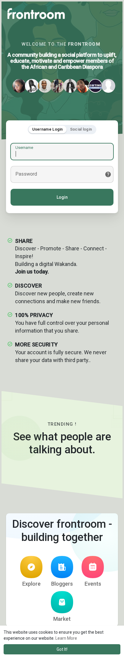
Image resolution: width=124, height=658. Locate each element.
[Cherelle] (19, 86)
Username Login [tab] (47, 129)
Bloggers (62, 584)
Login (62, 197)
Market (62, 619)
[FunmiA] (95, 86)
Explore (31, 584)
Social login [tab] (81, 129)
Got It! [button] (62, 649)
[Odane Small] (57, 86)
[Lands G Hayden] (45, 86)
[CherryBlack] (32, 86)
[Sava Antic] (83, 86)
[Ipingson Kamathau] (70, 86)
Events (93, 584)
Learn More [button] (66, 638)
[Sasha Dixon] (108, 86)
